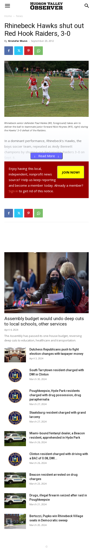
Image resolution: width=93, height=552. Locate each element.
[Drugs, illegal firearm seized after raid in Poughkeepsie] (15, 500)
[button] (87, 6)
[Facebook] (8, 50)
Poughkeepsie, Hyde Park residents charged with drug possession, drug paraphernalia (55, 395)
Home (8, 16)
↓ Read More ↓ (46, 156)
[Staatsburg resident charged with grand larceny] (15, 417)
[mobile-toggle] (7, 6)
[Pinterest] (28, 50)
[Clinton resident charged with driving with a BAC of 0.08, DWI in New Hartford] (15, 459)
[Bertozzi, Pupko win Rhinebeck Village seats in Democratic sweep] (15, 521)
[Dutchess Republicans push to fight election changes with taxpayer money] (15, 354)
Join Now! (71, 172)
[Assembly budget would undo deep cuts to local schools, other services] (46, 282)
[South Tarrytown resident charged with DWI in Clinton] (15, 375)
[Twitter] (18, 50)
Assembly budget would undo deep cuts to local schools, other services (44, 321)
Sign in (13, 191)
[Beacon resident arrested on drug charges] (15, 480)
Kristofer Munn (17, 40)
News (19, 16)
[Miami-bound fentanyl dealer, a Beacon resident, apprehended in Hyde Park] (15, 438)
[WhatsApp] (38, 50)
